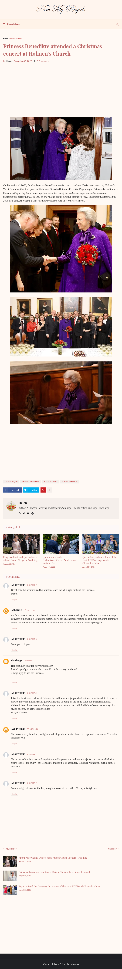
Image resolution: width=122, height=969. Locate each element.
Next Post (112, 848)
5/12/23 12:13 (32, 639)
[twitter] (24, 513)
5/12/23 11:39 (29, 610)
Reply (14, 599)
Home (5, 38)
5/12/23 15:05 (32, 693)
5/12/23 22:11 (32, 754)
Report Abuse (73, 964)
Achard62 (16, 610)
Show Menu (13, 24)
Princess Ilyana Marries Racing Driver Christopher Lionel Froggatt (54, 872)
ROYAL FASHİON (70, 481)
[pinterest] (32, 513)
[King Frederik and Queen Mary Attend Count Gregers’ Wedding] (10, 861)
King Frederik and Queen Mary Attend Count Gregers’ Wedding (20, 558)
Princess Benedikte (30, 481)
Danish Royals (16, 38)
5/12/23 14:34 (29, 661)
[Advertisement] (61, 90)
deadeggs (16, 660)
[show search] (117, 24)
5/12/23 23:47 (32, 783)
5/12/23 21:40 (32, 729)
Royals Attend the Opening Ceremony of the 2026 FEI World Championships (59, 886)
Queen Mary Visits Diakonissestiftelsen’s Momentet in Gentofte (60, 560)
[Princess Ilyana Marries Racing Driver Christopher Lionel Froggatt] (10, 876)
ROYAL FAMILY (51, 481)
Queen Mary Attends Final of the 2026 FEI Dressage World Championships (99, 560)
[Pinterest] (43, 490)
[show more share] (49, 490)
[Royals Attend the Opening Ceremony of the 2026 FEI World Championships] (10, 890)
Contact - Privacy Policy (54, 964)
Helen (23, 503)
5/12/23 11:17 (32, 585)
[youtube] (28, 513)
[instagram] (19, 513)
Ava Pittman (18, 728)
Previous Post (11, 848)
